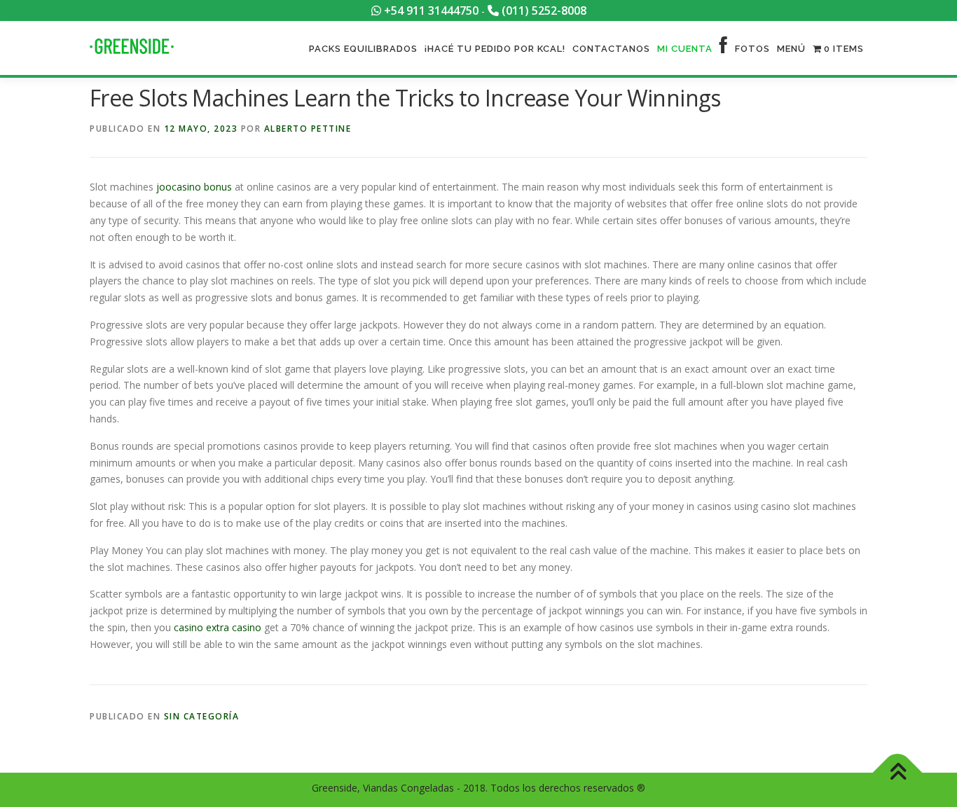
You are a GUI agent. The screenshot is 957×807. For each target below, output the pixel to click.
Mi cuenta (684, 48)
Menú (791, 48)
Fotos (752, 48)
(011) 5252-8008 (542, 10)
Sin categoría (202, 716)
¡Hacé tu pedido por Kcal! (495, 48)
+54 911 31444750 (429, 10)
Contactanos (611, 48)
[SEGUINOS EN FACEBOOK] (723, 48)
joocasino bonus (194, 186)
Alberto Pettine (308, 128)
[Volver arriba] (898, 773)
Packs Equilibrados (363, 48)
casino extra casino (217, 627)
